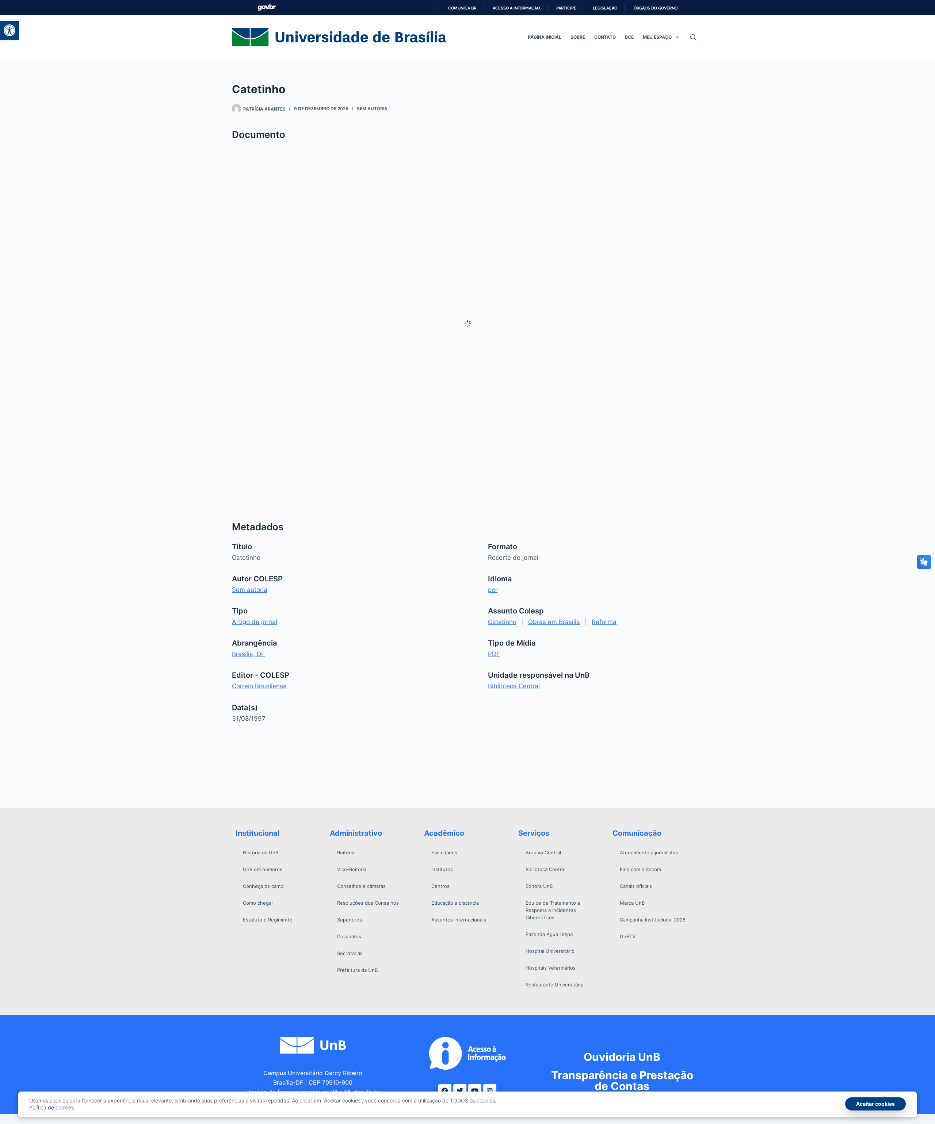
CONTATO (605, 37)
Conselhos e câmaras (361, 886)
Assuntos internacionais (458, 920)
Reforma (604, 621)
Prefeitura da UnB (357, 970)
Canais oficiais (636, 886)
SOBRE (577, 37)
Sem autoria (372, 108)
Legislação (605, 8)
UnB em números (262, 869)
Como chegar (258, 903)
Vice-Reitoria (351, 869)
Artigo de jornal (254, 621)
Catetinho (502, 621)
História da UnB (260, 852)
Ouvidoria (622, 1056)
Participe (566, 8)
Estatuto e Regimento (268, 920)
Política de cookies (51, 1107)
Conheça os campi (264, 886)
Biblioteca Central (514, 686)
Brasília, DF (248, 654)
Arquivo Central (543, 852)
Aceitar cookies (875, 1104)
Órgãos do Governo (656, 8)
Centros (440, 886)
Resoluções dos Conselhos (368, 903)
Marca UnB (632, 903)
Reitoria (345, 852)
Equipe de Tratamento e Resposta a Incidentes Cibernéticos (553, 910)
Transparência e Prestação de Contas (622, 1081)
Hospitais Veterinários (551, 968)
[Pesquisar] (693, 37)
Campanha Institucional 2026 (653, 920)
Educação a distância (455, 903)
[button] (9, 30)
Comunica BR (462, 8)
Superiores (349, 920)
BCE (629, 37)
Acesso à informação (516, 8)
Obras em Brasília (554, 621)
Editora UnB (539, 886)
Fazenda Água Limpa (549, 934)
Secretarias (350, 953)
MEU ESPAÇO (657, 37)
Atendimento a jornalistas (649, 852)
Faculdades (444, 852)
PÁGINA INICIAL (544, 37)
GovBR (266, 7)
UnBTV (628, 936)
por (492, 589)
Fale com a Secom (640, 869)
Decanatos (349, 936)
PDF (494, 654)
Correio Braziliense (259, 686)
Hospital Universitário (550, 951)
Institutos (442, 869)
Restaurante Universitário (555, 985)
